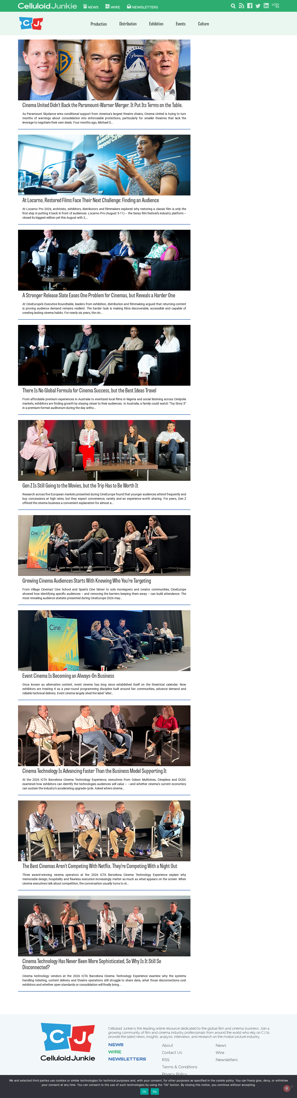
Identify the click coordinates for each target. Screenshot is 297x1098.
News (93, 7)
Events (180, 24)
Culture (203, 24)
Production (99, 24)
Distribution (128, 24)
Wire (114, 1052)
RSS (165, 1059)
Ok (144, 1091)
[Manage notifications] (286, 1088)
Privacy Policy (174, 1074)
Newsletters (145, 7)
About (167, 1045)
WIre (115, 7)
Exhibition (156, 24)
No (155, 1091)
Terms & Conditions (179, 1067)
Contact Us (172, 1052)
